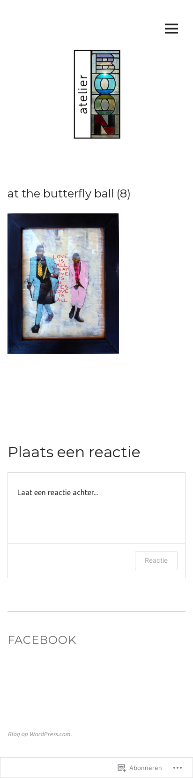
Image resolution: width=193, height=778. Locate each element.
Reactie (156, 560)
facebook (41, 640)
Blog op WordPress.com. (39, 734)
